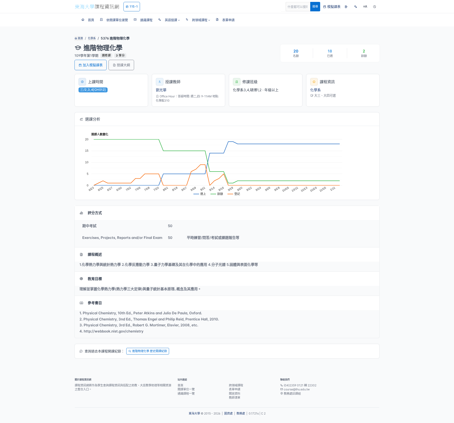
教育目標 (95, 278)
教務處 (240, 413)
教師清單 (234, 397)
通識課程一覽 (186, 393)
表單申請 (234, 389)
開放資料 (234, 393)
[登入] (346, 6)
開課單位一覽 (186, 389)
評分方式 (95, 213)
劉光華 (161, 90)
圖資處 (228, 413)
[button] (169, 20)
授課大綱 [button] (123, 65)
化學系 (92, 38)
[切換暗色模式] (374, 6)
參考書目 (95, 303)
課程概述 (95, 254)
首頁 (80, 38)
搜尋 (315, 6)
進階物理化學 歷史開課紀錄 (149, 351)
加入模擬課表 (93, 65)
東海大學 (194, 413)
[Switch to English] (355, 6)
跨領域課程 (236, 385)
